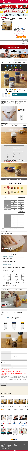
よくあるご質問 (16, 444)
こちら (9, 448)
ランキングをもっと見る (24, 425)
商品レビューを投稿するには (23, 43)
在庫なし (9, 409)
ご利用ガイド (8, 446)
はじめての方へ (16, 445)
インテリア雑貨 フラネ (3, 385)
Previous (1, 416)
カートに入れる (21, 37)
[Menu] (1, 1)
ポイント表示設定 (9, 445)
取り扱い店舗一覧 (3, 446)
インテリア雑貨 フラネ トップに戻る (22, 39)
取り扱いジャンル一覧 (3, 445)
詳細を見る (3, 409)
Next (26, 416)
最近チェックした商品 (3, 444)
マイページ (8, 444)
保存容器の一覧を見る (24, 41)
